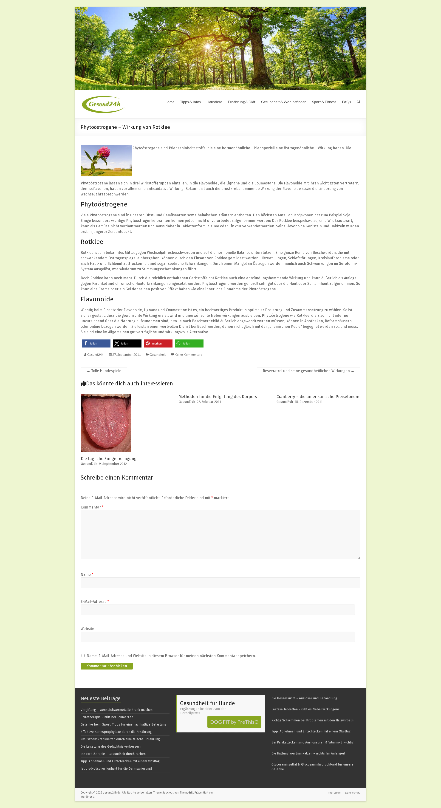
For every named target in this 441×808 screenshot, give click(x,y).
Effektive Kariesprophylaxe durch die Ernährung (116, 732)
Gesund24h (95, 354)
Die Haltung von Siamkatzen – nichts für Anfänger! (308, 753)
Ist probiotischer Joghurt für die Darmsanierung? (117, 769)
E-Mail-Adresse (95, 601)
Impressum (334, 792)
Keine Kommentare (188, 354)
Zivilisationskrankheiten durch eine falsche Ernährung (120, 739)
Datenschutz (352, 792)
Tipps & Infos (190, 101)
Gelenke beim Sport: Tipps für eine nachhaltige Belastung (123, 724)
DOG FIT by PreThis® (234, 722)
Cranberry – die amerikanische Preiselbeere (318, 396)
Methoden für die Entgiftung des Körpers (218, 396)
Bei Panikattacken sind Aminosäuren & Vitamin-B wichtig (312, 742)
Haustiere (214, 101)
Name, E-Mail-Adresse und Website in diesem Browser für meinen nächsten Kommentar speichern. (171, 656)
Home (169, 101)
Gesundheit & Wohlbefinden (283, 101)
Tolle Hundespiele (104, 371)
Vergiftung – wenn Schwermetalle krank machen (117, 710)
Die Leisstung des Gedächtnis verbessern (111, 747)
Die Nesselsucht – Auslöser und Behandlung (304, 698)
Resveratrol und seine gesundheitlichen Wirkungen (308, 371)
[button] (96, 343)
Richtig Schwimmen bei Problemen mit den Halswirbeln (312, 720)
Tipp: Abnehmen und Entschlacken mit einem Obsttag (120, 761)
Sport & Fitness (324, 101)
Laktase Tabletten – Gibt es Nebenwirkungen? (305, 709)
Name (87, 574)
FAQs (346, 101)
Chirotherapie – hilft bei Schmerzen (107, 717)
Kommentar (92, 507)
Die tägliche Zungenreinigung (108, 458)
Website (87, 629)
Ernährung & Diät (241, 101)
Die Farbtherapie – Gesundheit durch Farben (113, 754)
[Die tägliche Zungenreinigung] (106, 396)
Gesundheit (158, 354)
